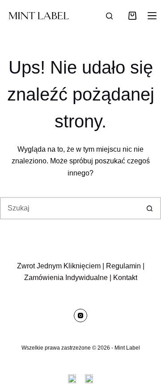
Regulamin (123, 266)
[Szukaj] (109, 16)
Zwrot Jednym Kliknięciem (59, 266)
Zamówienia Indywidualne (66, 277)
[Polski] (89, 378)
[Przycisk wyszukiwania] (150, 208)
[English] (72, 378)
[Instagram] (80, 315)
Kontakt (125, 277)
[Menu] (152, 15)
